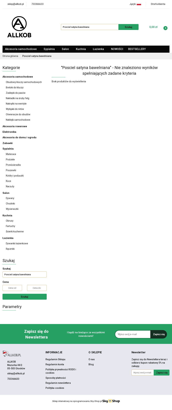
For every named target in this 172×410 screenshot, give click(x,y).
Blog (91, 364)
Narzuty (10, 186)
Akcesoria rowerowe (15, 126)
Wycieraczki (12, 209)
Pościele (10, 159)
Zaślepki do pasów (16, 93)
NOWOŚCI (117, 49)
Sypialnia (49, 49)
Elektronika (10, 131)
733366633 (13, 379)
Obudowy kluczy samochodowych (24, 82)
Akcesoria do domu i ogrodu (20, 137)
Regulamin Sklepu (55, 359)
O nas (92, 359)
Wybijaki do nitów (15, 109)
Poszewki (11, 170)
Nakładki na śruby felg (17, 98)
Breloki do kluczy (15, 87)
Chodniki (10, 203)
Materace (11, 154)
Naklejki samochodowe (18, 119)
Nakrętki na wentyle (16, 103)
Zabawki (8, 143)
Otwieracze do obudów (18, 114)
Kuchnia (81, 49)
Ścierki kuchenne (15, 231)
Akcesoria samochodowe (21, 49)
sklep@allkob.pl (16, 373)
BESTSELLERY (137, 49)
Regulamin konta (55, 364)
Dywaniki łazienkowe (17, 243)
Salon (66, 49)
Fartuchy (10, 226)
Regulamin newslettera (58, 383)
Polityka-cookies (55, 388)
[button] (54, 352)
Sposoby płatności (56, 378)
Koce (8, 181)
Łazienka (99, 49)
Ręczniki (10, 248)
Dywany (10, 198)
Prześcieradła (13, 165)
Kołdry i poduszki (15, 175)
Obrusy (9, 220)
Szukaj (24, 296)
